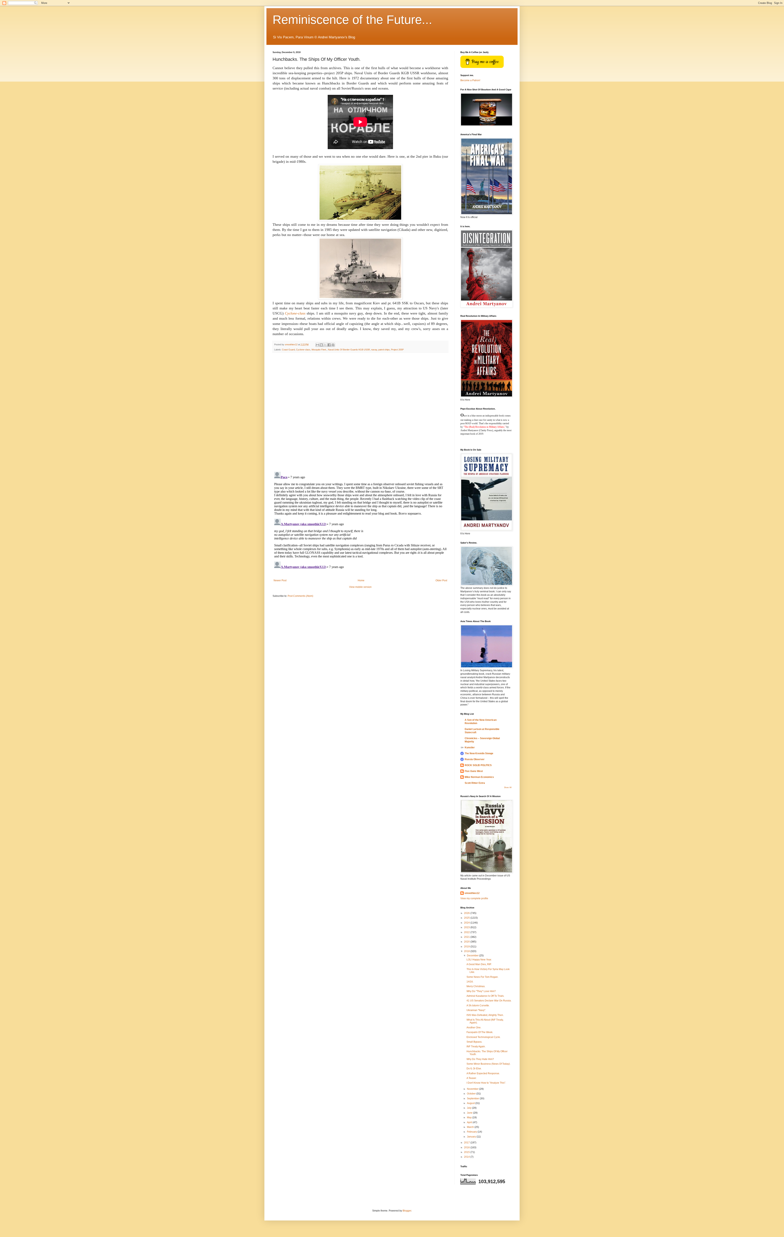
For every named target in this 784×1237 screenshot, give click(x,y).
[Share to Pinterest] (333, 345)
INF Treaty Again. (476, 1046)
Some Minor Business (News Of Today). (488, 1063)
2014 (467, 1156)
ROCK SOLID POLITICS (478, 765)
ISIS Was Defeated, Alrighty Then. (485, 1015)
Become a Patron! (470, 80)
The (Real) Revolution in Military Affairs (484, 426)
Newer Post (280, 580)
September (473, 1098)
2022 (467, 932)
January (472, 1136)
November (473, 1088)
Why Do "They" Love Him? (481, 991)
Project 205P (397, 349)
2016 (467, 1147)
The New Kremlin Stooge (479, 753)
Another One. (474, 1027)
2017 (467, 1142)
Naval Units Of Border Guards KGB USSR (349, 349)
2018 (467, 951)
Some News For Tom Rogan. (482, 977)
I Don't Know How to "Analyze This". (486, 1082)
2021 (467, 937)
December (473, 955)
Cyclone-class (303, 349)
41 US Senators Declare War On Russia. (489, 1000)
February (472, 1131)
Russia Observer (474, 759)
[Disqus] (360, 412)
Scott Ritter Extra (475, 783)
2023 (467, 927)
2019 (467, 946)
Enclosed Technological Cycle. (484, 1037)
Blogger (407, 1210)
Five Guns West (474, 771)
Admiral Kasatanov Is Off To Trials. (485, 995)
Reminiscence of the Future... (352, 20)
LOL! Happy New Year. (479, 959)
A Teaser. (472, 1078)
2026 (467, 913)
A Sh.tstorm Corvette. (478, 1005)
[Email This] (317, 345)
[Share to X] (325, 345)
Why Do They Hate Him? (480, 1059)
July (469, 1107)
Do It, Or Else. (474, 1068)
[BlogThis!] (321, 345)
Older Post (441, 580)
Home (361, 580)
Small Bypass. (474, 1041)
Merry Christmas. (476, 986)
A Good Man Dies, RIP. (479, 964)
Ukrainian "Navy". (476, 1010)
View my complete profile (474, 898)
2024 (467, 922)
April (470, 1122)
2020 (467, 941)
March (470, 1127)
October (471, 1093)
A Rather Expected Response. (483, 1073)
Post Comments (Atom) (300, 596)
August (471, 1103)
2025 (467, 917)
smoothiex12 (472, 893)
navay (374, 349)
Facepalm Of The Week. (480, 1032)
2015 (467, 1152)
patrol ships (384, 349)
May (469, 1117)
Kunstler (470, 747)
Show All (507, 787)
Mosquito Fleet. (319, 349)
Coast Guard (288, 349)
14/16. (470, 981)
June (470, 1112)
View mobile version (360, 587)
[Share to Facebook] (329, 345)
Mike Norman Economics (479, 777)
